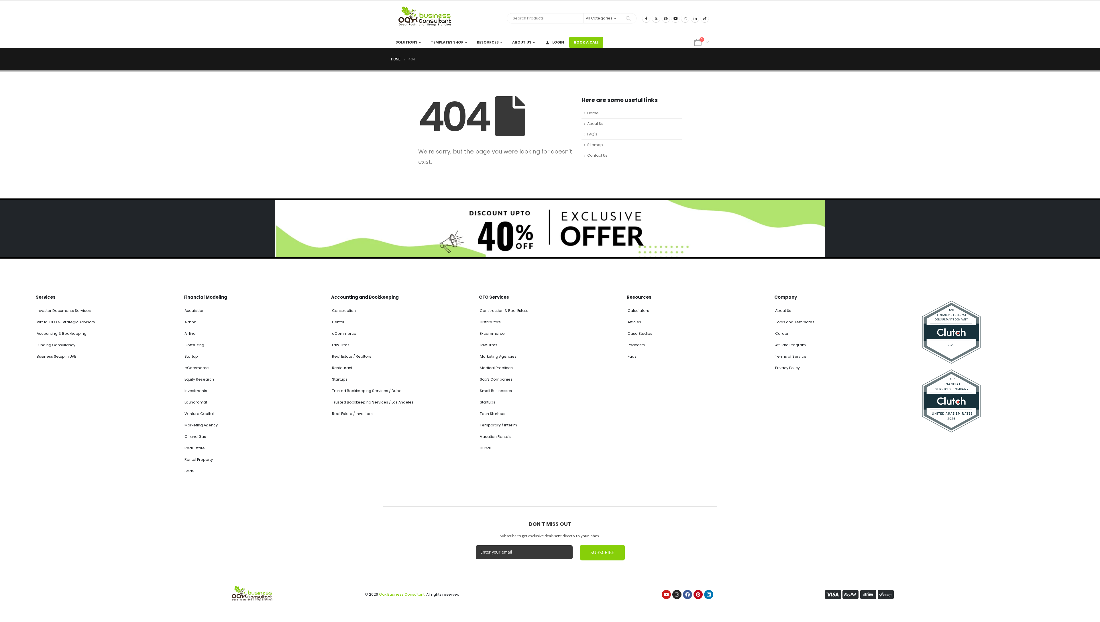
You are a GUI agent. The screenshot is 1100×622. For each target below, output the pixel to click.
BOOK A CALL (586, 42)
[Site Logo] (427, 19)
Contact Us (597, 155)
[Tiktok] (705, 18)
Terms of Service (790, 356)
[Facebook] (646, 18)
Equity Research (199, 379)
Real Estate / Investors (352, 413)
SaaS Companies (496, 379)
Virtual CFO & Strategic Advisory (66, 322)
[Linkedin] (708, 594)
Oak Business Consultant (402, 594)
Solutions (406, 42)
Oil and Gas (195, 436)
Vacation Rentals (495, 436)
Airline (190, 333)
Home (593, 113)
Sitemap (595, 144)
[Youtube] (675, 18)
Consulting (194, 345)
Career (782, 333)
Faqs (632, 356)
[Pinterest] (666, 18)
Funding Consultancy (56, 345)
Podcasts (636, 345)
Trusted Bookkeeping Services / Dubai (367, 390)
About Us (521, 42)
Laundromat (195, 402)
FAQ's (592, 134)
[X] (656, 18)
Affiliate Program (790, 345)
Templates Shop (447, 42)
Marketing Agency (201, 425)
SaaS (189, 471)
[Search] (628, 18)
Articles (634, 322)
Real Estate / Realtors (351, 356)
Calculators (638, 310)
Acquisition (194, 310)
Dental (338, 322)
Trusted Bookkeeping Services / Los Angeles (373, 402)
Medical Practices (496, 367)
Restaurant (342, 367)
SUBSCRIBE (602, 552)
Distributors (490, 322)
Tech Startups (492, 413)
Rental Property (198, 459)
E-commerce (492, 333)
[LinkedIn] (695, 18)
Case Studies (640, 333)
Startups (339, 379)
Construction (344, 310)
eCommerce (196, 367)
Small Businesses (496, 390)
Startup (191, 356)
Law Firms (340, 345)
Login (558, 42)
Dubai (485, 448)
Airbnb (190, 322)
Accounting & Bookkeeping (62, 333)
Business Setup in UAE (56, 356)
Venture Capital (199, 413)
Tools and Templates (794, 322)
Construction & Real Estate (504, 310)
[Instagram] (685, 18)
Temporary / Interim (498, 425)
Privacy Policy (787, 367)
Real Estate (194, 448)
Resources (488, 42)
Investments (195, 390)
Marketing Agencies (498, 356)
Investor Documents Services (64, 310)
